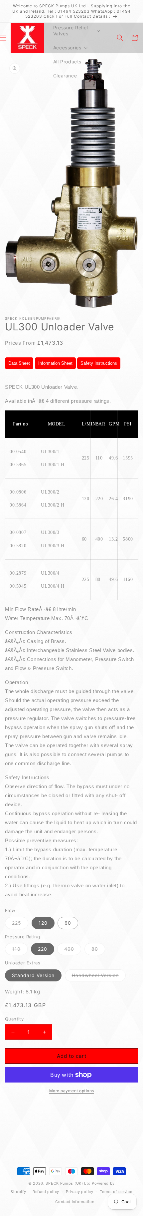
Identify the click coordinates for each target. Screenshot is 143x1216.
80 (98, 950)
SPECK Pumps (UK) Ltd (68, 1183)
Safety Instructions (98, 363)
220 (42, 949)
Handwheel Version (99, 976)
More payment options (71, 1090)
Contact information (74, 1201)
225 (20, 924)
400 (72, 950)
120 (43, 923)
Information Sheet (55, 363)
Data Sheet (19, 363)
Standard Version (33, 975)
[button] (76, 31)
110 (20, 950)
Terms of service (116, 1191)
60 (68, 923)
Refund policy (46, 1191)
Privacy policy (79, 1191)
